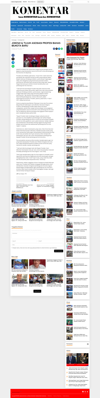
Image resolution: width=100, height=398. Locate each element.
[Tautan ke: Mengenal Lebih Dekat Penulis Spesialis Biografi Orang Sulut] (69, 128)
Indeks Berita (66, 395)
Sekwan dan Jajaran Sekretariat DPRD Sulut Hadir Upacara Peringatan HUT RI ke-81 (81, 85)
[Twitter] (35, 180)
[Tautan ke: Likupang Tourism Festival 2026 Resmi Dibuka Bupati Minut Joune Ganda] (69, 72)
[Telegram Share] (59, 49)
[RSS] (38, 180)
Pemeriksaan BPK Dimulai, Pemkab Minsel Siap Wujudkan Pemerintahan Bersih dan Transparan (81, 313)
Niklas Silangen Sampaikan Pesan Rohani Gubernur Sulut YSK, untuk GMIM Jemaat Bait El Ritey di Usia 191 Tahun (81, 306)
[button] (88, 2)
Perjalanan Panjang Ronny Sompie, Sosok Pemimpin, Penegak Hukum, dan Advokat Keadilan (81, 120)
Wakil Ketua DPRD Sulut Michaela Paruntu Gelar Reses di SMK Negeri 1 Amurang (81, 335)
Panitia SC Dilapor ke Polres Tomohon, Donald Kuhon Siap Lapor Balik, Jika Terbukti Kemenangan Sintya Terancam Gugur (81, 203)
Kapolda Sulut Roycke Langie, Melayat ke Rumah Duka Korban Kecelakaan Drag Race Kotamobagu (78, 372)
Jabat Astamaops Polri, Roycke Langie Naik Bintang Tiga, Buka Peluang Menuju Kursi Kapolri (75, 58)
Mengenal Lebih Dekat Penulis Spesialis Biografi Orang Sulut (81, 127)
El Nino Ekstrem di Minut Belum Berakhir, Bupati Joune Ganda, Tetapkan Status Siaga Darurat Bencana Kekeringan (81, 252)
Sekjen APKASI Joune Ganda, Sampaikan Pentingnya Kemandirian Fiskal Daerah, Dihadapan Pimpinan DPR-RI (81, 98)
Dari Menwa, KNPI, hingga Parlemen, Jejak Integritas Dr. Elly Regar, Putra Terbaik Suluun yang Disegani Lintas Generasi (81, 105)
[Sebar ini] (54, 49)
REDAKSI (50, 395)
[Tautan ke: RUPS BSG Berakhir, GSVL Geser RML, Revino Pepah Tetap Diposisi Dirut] (61, 75)
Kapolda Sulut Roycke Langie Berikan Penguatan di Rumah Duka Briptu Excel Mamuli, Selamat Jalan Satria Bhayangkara (81, 286)
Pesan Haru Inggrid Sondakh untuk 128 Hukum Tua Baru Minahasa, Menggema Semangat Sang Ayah (81, 279)
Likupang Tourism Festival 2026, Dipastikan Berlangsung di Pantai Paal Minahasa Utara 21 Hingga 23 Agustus (81, 78)
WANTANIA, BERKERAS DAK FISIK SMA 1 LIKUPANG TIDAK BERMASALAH (24, 185)
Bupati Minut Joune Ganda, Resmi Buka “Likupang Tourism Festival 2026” (80, 230)
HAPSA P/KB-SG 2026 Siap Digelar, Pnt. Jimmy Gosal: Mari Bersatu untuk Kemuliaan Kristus (19, 220)
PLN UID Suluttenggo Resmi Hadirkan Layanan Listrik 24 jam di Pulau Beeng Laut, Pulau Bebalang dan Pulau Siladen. (80, 140)
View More (37, 291)
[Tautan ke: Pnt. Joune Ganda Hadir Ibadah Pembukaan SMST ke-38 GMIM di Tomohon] (69, 212)
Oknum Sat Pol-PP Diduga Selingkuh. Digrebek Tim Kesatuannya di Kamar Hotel (45, 185)
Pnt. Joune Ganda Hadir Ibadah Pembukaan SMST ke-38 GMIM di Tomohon (81, 210)
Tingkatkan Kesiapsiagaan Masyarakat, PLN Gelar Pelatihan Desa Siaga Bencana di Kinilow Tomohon (81, 188)
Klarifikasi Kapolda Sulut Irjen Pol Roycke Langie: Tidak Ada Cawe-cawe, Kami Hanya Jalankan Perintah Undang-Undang (78, 377)
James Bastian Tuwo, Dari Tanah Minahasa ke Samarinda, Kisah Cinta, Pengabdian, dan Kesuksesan (81, 112)
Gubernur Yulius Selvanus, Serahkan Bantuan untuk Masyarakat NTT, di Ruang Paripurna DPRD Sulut (80, 64)
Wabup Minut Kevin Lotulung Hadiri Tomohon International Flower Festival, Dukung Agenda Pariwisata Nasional (81, 181)
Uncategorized (14, 49)
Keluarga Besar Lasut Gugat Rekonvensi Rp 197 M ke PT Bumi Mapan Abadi (78, 381)
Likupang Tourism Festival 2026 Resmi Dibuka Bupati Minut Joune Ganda (80, 71)
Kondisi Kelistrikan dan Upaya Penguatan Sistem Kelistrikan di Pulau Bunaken (81, 147)
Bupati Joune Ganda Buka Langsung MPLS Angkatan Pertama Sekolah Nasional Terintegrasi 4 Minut (80, 272)
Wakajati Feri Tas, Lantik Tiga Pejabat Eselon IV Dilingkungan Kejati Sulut (78, 385)
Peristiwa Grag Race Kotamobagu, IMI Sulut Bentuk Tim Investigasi (36, 205)
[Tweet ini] (56, 49)
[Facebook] (32, 180)
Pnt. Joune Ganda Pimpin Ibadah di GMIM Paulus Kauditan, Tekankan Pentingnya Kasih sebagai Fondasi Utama (80, 320)
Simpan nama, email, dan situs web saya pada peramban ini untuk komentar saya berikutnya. (35, 248)
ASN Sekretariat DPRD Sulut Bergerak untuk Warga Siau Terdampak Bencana (36, 220)
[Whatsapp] (62, 49)
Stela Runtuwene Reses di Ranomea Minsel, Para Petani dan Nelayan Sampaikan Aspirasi (81, 328)
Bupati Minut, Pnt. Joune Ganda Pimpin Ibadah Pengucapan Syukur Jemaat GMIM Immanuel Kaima (81, 223)
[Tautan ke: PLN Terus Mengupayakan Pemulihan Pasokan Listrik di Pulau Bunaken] (69, 163)
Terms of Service (57, 395)
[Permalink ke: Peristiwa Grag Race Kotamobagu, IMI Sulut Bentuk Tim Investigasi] (37, 198)
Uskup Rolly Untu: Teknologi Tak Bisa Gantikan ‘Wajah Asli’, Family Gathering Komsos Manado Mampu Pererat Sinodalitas (80, 293)
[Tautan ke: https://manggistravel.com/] (88, 344)
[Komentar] (40, 12)
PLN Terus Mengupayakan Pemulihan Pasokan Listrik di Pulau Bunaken (80, 161)
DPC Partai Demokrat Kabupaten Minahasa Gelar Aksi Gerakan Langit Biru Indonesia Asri (20, 205)
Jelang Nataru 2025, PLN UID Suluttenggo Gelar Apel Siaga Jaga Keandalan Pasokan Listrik (54, 220)
